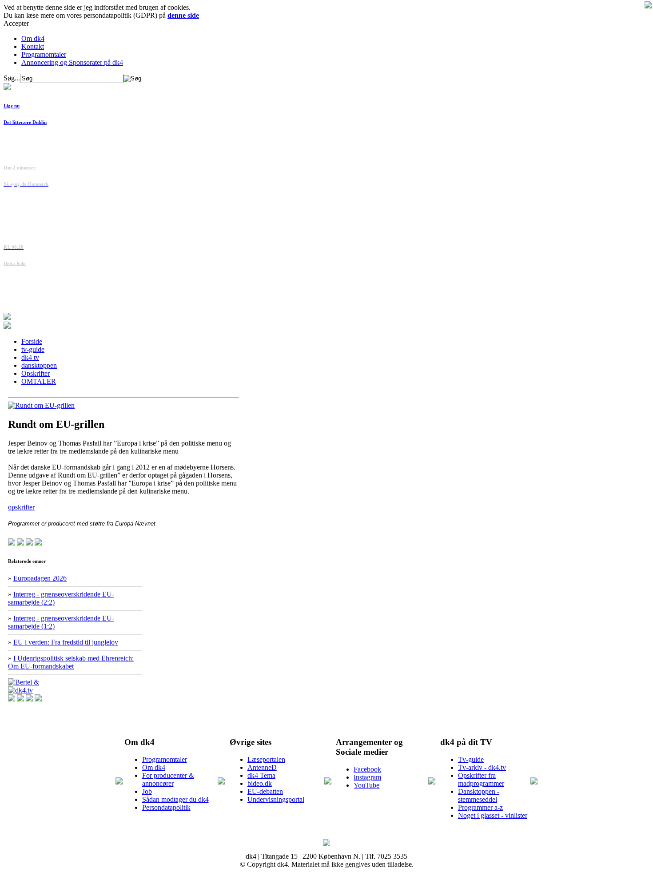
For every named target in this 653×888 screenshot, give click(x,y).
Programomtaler (43, 54)
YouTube (366, 785)
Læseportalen (266, 759)
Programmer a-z (480, 807)
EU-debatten (265, 791)
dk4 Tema (261, 775)
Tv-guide (471, 759)
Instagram (367, 777)
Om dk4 (32, 38)
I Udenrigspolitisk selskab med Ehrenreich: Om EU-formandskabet (71, 662)
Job (147, 791)
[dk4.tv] (20, 690)
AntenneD (262, 767)
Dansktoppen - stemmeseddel (478, 795)
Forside (31, 341)
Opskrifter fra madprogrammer (481, 779)
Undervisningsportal (275, 799)
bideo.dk (259, 783)
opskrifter (21, 507)
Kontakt (32, 46)
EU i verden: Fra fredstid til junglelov (65, 642)
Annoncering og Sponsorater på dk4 (72, 62)
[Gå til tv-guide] (7, 326)
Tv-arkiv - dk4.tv (482, 767)
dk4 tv (30, 357)
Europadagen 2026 (40, 578)
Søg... (12, 78)
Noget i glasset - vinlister (492, 815)
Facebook (367, 769)
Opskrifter (35, 373)
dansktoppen (39, 365)
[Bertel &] (23, 682)
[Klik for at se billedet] (41, 405)
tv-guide (32, 349)
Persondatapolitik (166, 807)
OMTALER (38, 381)
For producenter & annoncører (168, 779)
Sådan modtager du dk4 (175, 799)
